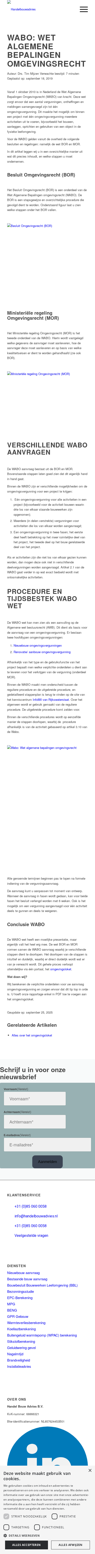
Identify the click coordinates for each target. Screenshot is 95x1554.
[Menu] (81, 9)
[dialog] (47, 1510)
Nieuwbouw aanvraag (23, 1272)
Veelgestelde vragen (31, 1235)
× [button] (90, 1470)
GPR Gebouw (17, 1316)
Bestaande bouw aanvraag (27, 1278)
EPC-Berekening (20, 1297)
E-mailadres (17, 1135)
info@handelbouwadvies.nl (36, 1216)
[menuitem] (81, 9)
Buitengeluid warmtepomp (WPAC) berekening (42, 1335)
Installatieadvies (19, 1366)
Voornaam (16, 1089)
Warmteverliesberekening (26, 1322)
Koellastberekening (21, 1328)
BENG (12, 1310)
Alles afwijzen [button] (71, 1545)
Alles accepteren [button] (26, 1545)
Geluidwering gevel (21, 1347)
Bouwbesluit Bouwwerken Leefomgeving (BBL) (42, 1285)
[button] (47, 1535)
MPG (11, 1303)
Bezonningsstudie (20, 1291)
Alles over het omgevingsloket (32, 1035)
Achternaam (17, 1112)
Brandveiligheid (18, 1360)
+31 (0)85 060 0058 (31, 1206)
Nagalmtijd (15, 1353)
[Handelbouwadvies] (39, 11)
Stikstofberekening (21, 1341)
